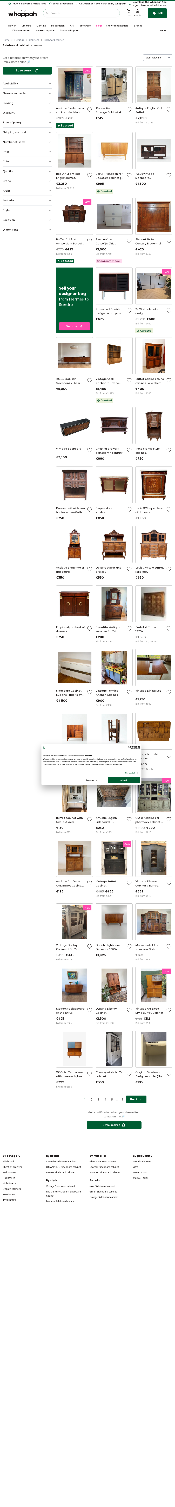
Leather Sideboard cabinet (104, 1167)
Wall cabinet (9, 1172)
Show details (130, 773)
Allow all (123, 780)
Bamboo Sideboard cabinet (105, 1172)
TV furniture (9, 1199)
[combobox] (84, 13)
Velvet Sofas (140, 1172)
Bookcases (9, 1177)
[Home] (23, 13)
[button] (148, 3)
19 (121, 1099)
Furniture (19, 40)
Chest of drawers (12, 1167)
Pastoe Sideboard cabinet (60, 1172)
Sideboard (8, 1161)
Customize (90, 780)
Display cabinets (12, 1188)
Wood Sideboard (142, 1161)
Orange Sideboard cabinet (104, 1197)
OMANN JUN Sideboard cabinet (63, 1167)
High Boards (9, 1183)
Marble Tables (141, 1177)
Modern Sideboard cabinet (61, 1201)
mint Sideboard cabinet (102, 1186)
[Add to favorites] (89, 109)
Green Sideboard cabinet (103, 1191)
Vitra (135, 1167)
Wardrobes (9, 1194)
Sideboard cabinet (54, 40)
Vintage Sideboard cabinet (60, 1186)
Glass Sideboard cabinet (103, 1161)
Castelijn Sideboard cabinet (61, 1161)
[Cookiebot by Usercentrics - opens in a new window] (130, 747)
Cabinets (34, 40)
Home (6, 40)
